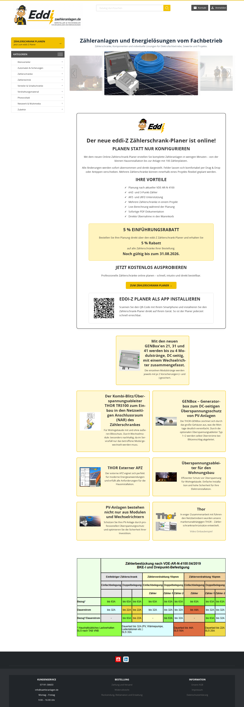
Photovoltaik (24, 97)
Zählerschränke (25, 73)
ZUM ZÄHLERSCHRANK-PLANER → (151, 285)
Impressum (197, 689)
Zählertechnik (24, 79)
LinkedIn (126, 659)
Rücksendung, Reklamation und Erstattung (121, 694)
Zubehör (22, 109)
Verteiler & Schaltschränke (30, 85)
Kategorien (20, 54)
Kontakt (202, 7)
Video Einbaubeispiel (201, 531)
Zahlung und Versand (122, 684)
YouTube (118, 659)
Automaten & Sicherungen (30, 67)
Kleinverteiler (24, 62)
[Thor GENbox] (151, 73)
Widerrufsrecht (122, 689)
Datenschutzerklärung (197, 694)
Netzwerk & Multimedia (29, 103)
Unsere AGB (197, 684)
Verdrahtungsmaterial (28, 91)
